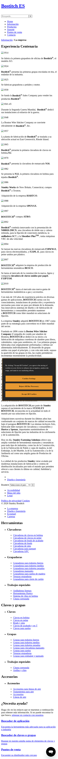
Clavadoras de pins (22, 546)
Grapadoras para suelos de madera (29, 574)
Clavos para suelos (22, 628)
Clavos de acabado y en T (25, 625)
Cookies (26, 500)
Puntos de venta (14, 32)
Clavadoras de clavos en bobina (28, 535)
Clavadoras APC (21, 551)
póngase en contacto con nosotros (27, 715)
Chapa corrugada (21, 598)
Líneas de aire (19, 697)
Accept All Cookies (29, 394)
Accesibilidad (13, 490)
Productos (12, 27)
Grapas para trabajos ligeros (26, 640)
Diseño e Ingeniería (16, 479)
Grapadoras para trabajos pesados (28, 568)
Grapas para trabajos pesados (26, 645)
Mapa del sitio (13, 493)
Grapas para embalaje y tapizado (28, 656)
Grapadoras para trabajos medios (28, 565)
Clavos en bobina (21, 617)
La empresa (12, 508)
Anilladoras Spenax (22, 590)
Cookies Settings (29, 378)
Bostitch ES (13, 6)
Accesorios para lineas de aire (27, 689)
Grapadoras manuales (23, 571)
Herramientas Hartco (23, 593)
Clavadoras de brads (22, 543)
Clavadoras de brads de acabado (28, 540)
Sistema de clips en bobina (25, 596)
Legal (9, 495)
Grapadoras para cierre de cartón (28, 579)
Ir (30, 16)
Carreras (11, 516)
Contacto (11, 35)
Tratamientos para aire (23, 691)
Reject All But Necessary (29, 386)
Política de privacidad (11, 500)
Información (13, 24)
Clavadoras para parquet (24, 548)
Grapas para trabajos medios (26, 642)
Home (10, 21)
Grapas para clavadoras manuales (28, 648)
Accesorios (18, 694)
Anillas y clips (19, 670)
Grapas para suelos (22, 650)
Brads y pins (19, 623)
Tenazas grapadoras (22, 576)
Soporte (10, 29)
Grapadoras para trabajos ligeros (28, 563)
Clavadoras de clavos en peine (27, 538)
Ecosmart (11, 514)
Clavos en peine (20, 620)
